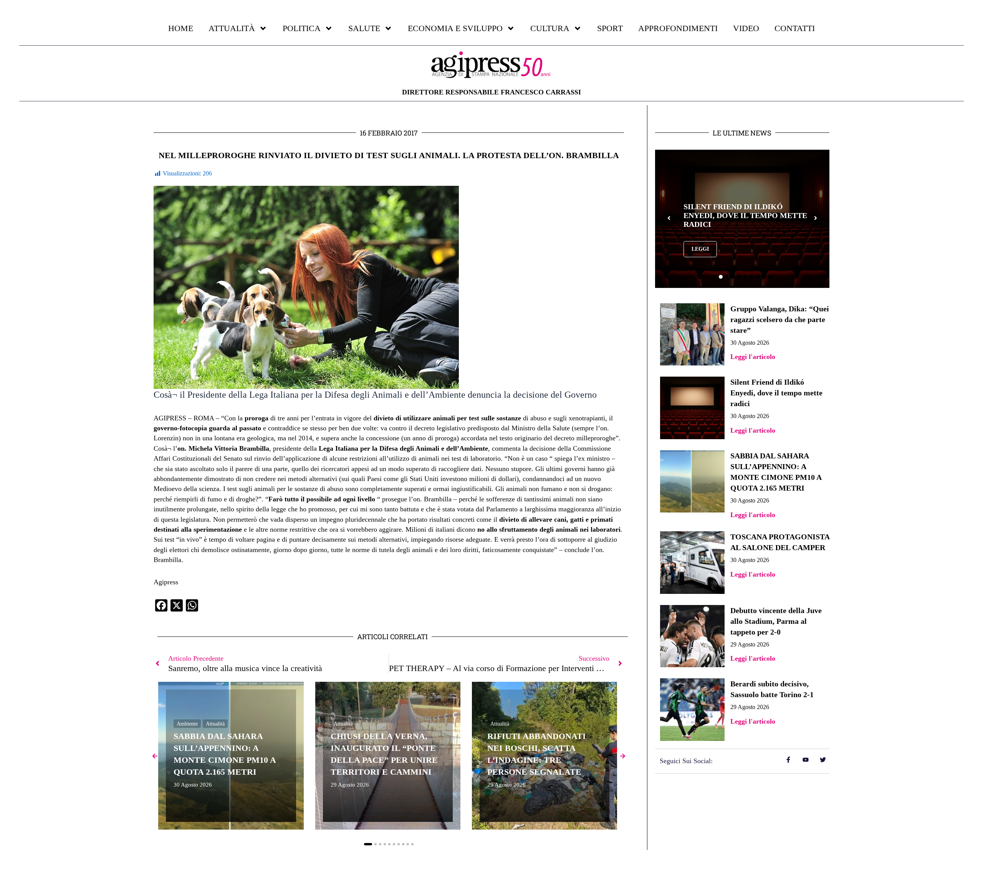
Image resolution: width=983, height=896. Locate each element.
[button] (368, 844)
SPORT (610, 28)
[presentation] (669, 218)
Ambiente (187, 724)
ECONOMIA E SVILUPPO (455, 28)
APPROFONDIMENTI (678, 28)
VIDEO (746, 28)
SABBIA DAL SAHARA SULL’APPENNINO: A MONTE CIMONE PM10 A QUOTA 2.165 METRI (737, 215)
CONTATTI (794, 28)
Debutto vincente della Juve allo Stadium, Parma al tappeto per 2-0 (776, 621)
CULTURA (549, 28)
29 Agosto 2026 (350, 785)
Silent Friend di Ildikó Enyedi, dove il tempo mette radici (776, 393)
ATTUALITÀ (232, 28)
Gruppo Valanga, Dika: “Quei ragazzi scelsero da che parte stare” (779, 319)
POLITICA (302, 28)
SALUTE (364, 28)
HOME (180, 28)
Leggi (700, 253)
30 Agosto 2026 (193, 785)
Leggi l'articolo (752, 356)
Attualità (215, 724)
